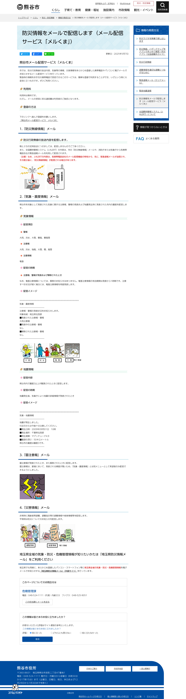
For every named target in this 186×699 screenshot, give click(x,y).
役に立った (37, 633)
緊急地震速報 (145, 91)
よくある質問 (152, 138)
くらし (35, 18)
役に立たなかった (90, 633)
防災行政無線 (145, 62)
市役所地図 (118, 669)
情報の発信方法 (64, 18)
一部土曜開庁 (145, 669)
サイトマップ (152, 696)
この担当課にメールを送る (37, 602)
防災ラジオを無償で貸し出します (152, 39)
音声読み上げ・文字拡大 (105, 3)
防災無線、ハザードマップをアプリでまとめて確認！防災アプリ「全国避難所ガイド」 (152, 51)
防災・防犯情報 (143, 3)
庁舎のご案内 (91, 669)
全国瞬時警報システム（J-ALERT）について (151, 113)
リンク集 (137, 696)
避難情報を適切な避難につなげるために (152, 71)
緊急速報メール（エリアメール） (152, 81)
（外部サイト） (58, 571)
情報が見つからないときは (153, 127)
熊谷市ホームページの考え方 (90, 696)
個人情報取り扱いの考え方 (118, 696)
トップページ (23, 18)
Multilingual (125, 3)
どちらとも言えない (62, 633)
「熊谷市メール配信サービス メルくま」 (39, 120)
